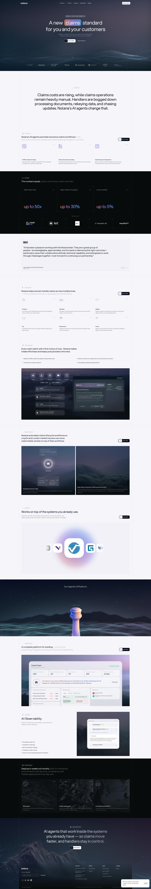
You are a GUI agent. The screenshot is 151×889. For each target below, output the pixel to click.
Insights (89, 3)
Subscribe (43, 875)
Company (76, 3)
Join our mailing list (25, 872)
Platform (69, 3)
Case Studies (83, 3)
